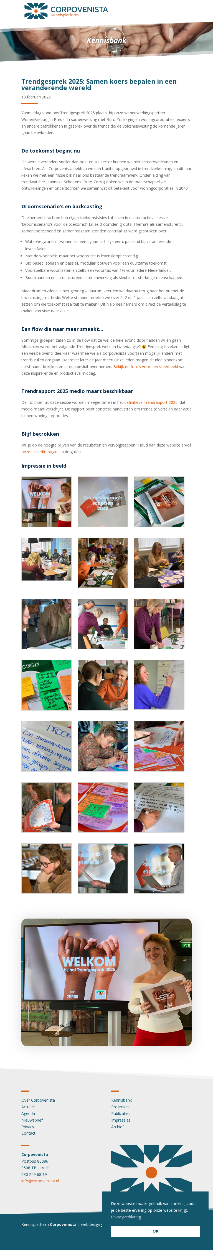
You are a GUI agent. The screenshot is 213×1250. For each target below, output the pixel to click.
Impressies (121, 1120)
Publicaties (120, 1113)
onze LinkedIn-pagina (40, 451)
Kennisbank (121, 1100)
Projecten (120, 1106)
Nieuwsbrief (32, 1120)
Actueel (28, 1106)
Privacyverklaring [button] (126, 1216)
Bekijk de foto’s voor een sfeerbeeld (145, 366)
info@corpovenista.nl (40, 1180)
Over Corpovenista (38, 1100)
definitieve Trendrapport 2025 (151, 402)
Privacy (27, 1126)
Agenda (28, 1113)
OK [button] (155, 1231)
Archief (117, 1126)
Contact (28, 1133)
